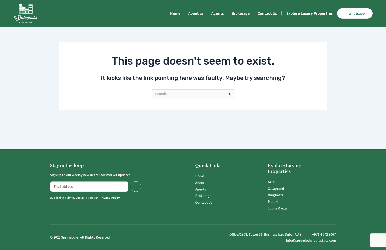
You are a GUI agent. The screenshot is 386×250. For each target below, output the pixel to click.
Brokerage (241, 13)
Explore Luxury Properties (309, 13)
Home (175, 13)
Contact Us (267, 13)
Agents (217, 13)
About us (195, 13)
